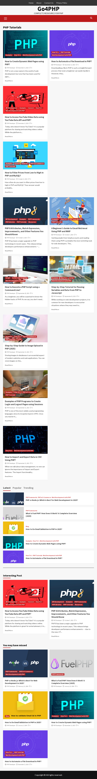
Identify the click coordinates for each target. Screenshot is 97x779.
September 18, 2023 (70, 296)
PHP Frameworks (34, 219)
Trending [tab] (28, 487)
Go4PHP (48, 9)
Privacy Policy (61, 3)
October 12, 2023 (22, 179)
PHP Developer (11, 68)
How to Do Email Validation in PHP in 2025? (44, 529)
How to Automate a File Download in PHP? (71, 61)
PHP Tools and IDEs (75, 219)
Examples (9, 55)
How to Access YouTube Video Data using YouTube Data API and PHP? (24, 118)
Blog (27, 526)
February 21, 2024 (23, 686)
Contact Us (48, 3)
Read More (9, 81)
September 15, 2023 (23, 352)
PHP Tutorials (65, 52)
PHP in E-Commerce (37, 163)
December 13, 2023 (23, 68)
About (38, 3)
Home (31, 3)
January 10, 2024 (69, 686)
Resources (32, 222)
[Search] (91, 18)
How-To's (17, 55)
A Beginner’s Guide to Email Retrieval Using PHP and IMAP (69, 230)
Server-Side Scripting (19, 278)
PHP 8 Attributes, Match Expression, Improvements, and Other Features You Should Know (24, 231)
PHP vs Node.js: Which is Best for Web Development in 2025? (52, 500)
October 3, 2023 (69, 235)
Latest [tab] (7, 487)
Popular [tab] (17, 487)
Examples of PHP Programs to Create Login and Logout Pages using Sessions (24, 403)
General (31, 108)
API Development (11, 108)
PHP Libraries (10, 222)
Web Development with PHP (32, 55)
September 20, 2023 (23, 293)
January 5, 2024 (22, 725)
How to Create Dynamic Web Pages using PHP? (46, 543)
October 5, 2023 (22, 238)
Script (8, 278)
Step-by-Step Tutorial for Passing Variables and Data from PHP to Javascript (67, 290)
